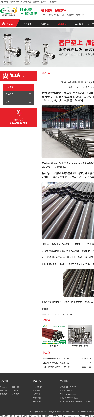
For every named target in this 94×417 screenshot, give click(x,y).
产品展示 (27, 24)
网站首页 (10, 24)
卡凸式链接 (37, 402)
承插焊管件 (37, 398)
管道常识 (9, 87)
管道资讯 (62, 24)
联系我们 (3, 394)
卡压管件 (36, 394)
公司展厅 (15, 394)
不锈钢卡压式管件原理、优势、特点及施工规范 (57, 359)
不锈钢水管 (55, 244)
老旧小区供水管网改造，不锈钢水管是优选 (57, 367)
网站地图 (88, 412)
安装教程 (9, 94)
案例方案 (45, 24)
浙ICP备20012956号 (77, 412)
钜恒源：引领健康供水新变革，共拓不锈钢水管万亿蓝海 (57, 363)
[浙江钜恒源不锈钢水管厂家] (18, 15)
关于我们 (79, 24)
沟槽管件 (36, 390)
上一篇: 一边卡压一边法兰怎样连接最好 (57, 314)
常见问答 (9, 101)
